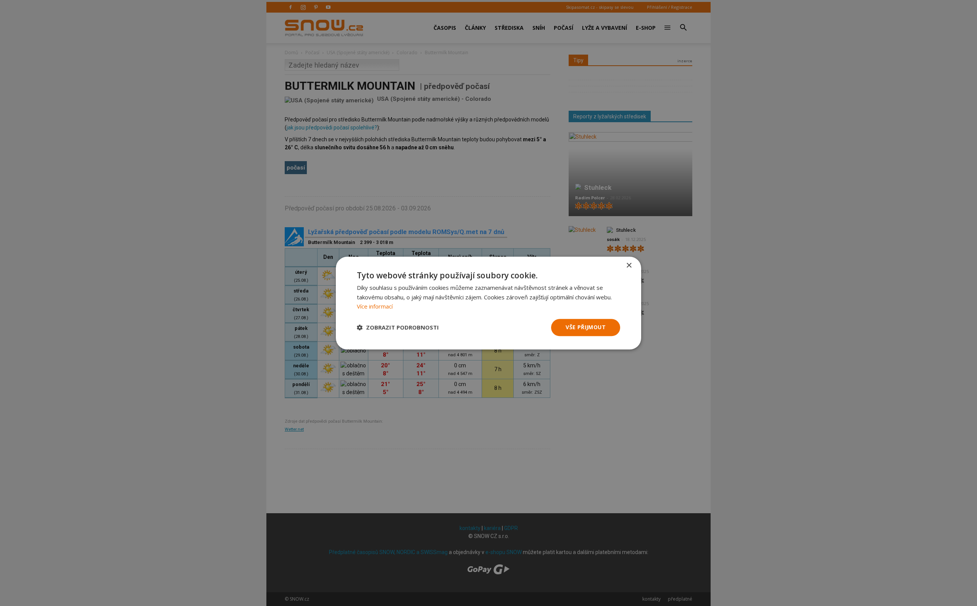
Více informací (375, 306)
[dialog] (488, 303)
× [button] (629, 265)
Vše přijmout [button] (586, 327)
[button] (398, 327)
